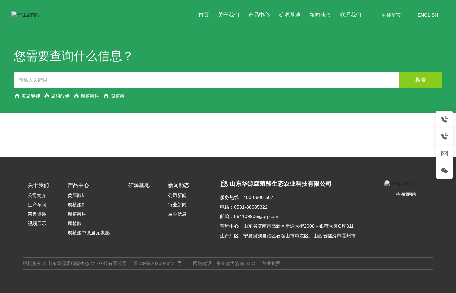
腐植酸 (117, 96)
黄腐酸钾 (30, 96)
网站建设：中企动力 (214, 263)
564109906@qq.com (256, 216)
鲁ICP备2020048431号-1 (160, 263)
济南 (239, 263)
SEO (250, 263)
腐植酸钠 (90, 96)
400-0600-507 (258, 197)
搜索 (420, 80)
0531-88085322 (251, 207)
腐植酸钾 (60, 96)
